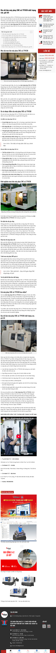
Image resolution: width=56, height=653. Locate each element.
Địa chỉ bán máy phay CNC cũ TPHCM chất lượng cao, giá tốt (17, 46)
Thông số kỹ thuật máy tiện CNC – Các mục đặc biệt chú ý (15, 601)
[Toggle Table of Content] (30, 32)
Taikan (8, 409)
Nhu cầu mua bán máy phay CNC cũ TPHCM (13, 34)
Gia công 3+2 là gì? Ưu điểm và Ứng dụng (11, 571)
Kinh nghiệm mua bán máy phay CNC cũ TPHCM (14, 37)
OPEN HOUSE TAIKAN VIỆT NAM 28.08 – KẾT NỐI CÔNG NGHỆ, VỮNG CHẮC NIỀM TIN (48, 18)
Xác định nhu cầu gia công (10, 39)
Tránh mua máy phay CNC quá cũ (12, 42)
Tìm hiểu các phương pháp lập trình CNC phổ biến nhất (15, 542)
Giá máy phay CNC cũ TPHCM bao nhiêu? (12, 45)
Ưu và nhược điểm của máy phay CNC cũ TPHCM (14, 35)
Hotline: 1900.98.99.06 (17, 643)
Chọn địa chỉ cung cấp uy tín (11, 40)
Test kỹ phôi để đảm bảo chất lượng (12, 43)
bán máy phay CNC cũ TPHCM (11, 17)
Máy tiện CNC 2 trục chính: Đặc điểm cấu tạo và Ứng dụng (48, 43)
